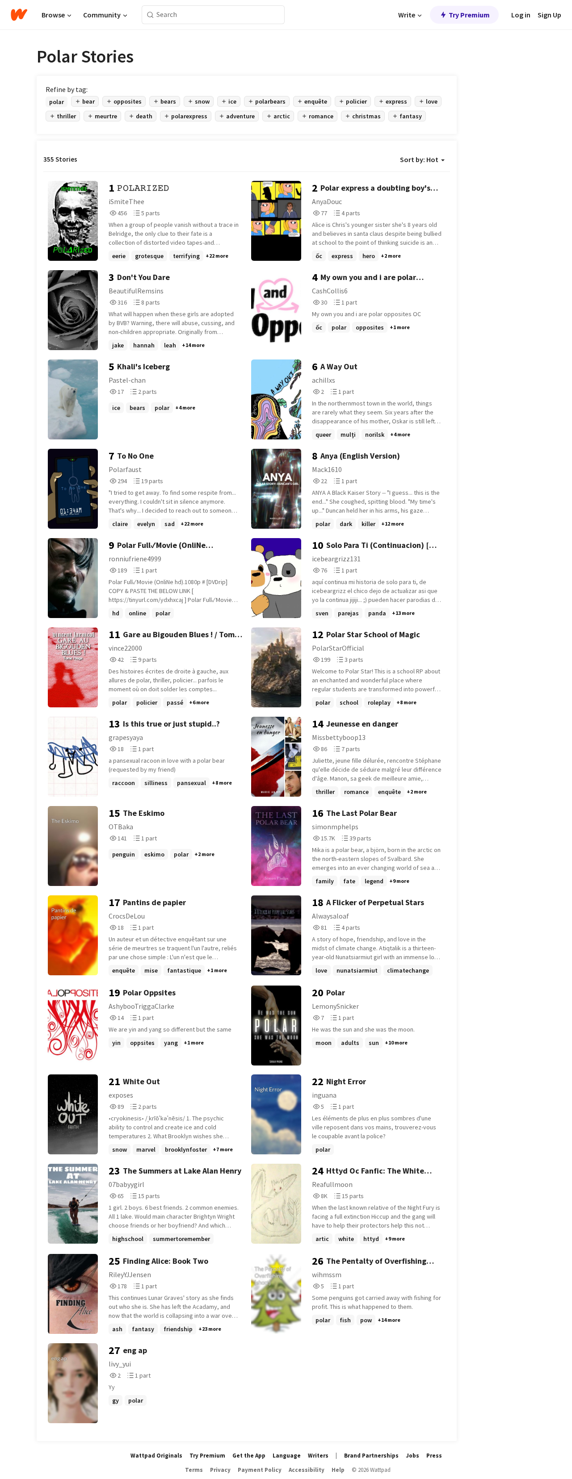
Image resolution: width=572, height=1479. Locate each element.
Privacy (220, 1470)
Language (287, 1455)
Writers (318, 1455)
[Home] (19, 14)
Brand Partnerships (371, 1455)
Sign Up (549, 14)
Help (338, 1470)
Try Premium (469, 14)
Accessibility (306, 1470)
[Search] (150, 15)
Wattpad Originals (156, 1455)
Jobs (412, 1455)
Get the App (248, 1455)
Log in (520, 14)
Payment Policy (260, 1470)
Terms (194, 1470)
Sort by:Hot (419, 159)
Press (434, 1455)
